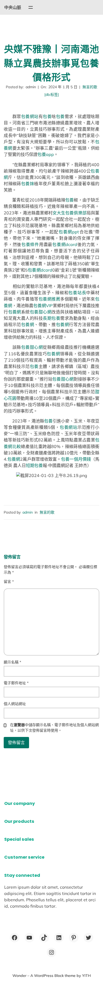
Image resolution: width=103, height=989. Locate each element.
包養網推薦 (49, 299)
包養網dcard (64, 244)
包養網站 (30, 116)
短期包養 (34, 465)
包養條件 (30, 244)
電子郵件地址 (16, 683)
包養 (47, 116)
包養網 (14, 311)
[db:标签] (51, 94)
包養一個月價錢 (76, 459)
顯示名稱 (12, 662)
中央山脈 (12, 7)
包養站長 (77, 292)
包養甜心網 (41, 311)
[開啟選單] (30, 7)
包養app (46, 154)
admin (27, 512)
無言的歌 (89, 87)
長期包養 (51, 318)
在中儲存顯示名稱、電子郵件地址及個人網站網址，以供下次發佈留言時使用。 (54, 727)
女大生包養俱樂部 (70, 212)
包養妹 (27, 183)
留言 (9, 581)
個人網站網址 (15, 703)
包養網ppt (69, 231)
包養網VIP (43, 305)
